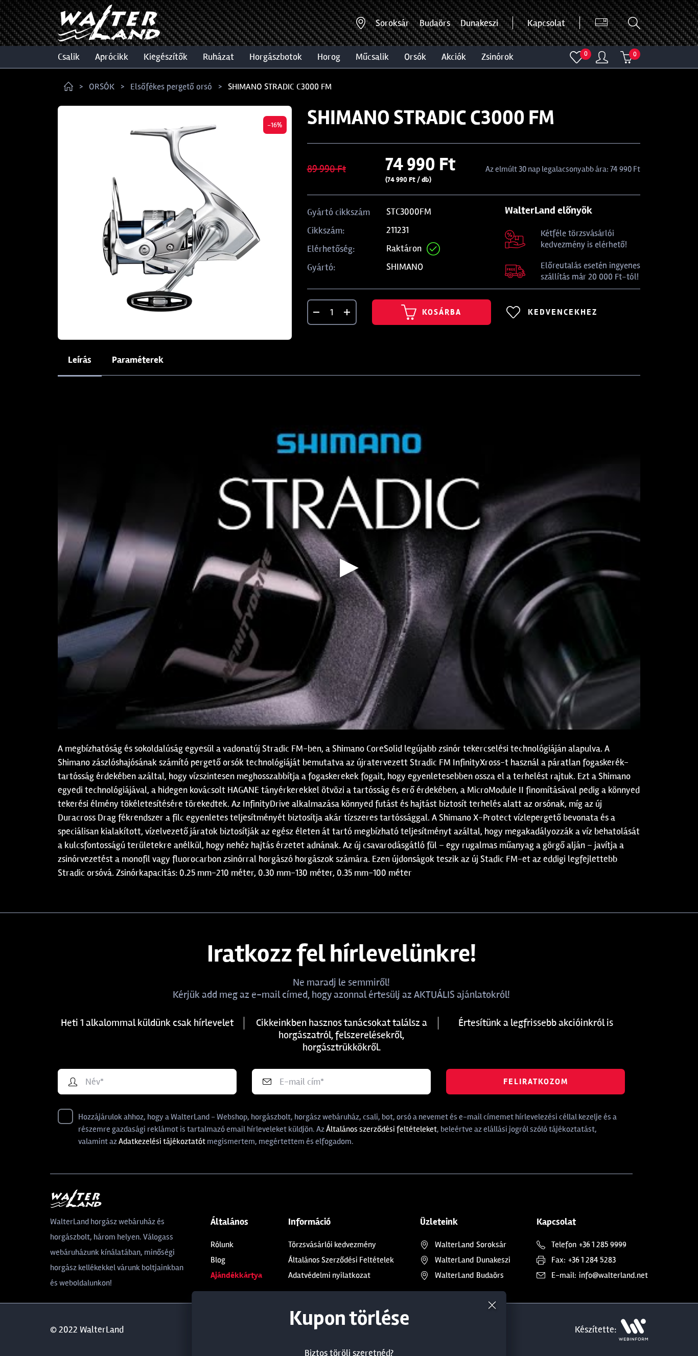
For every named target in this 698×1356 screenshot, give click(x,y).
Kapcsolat (546, 23)
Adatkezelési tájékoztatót (162, 1141)
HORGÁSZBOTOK (275, 56)
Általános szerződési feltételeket (381, 1129)
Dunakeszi (479, 23)
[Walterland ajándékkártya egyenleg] (601, 23)
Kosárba (441, 312)
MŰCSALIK (372, 56)
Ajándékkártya (236, 1275)
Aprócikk (111, 56)
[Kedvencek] (577, 57)
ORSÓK (415, 56)
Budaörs (435, 23)
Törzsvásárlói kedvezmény (332, 1245)
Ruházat (218, 56)
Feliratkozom (535, 1082)
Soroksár (392, 23)
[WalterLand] (117, 1198)
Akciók (453, 56)
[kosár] (626, 57)
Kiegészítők (166, 56)
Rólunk (222, 1245)
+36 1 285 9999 (602, 1245)
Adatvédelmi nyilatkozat (329, 1275)
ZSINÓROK (497, 56)
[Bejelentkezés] (602, 57)
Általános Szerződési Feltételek (341, 1260)
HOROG (328, 56)
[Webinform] (633, 1330)
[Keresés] (634, 23)
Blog (218, 1260)
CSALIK (69, 56)
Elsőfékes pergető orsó (171, 86)
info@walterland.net (613, 1275)
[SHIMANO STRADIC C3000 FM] (175, 223)
